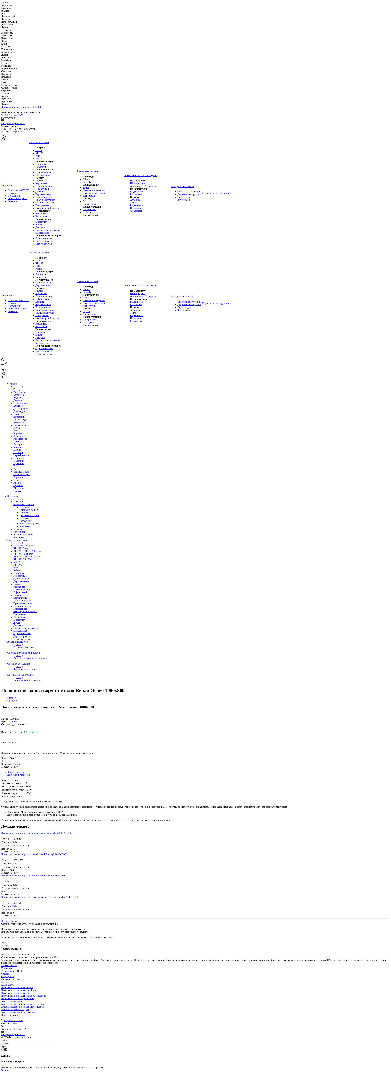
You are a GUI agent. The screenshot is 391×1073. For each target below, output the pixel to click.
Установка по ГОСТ (30, 107)
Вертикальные (43, 194)
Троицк (17, 480)
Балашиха (18, 395)
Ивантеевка (19, 425)
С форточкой (42, 189)
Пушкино (18, 463)
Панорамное (136, 208)
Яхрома (17, 491)
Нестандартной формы (47, 208)
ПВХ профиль (137, 183)
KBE (37, 156)
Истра (16, 427)
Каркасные (41, 183)
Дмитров (18, 406)
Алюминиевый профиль (143, 186)
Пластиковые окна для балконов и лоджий (23, 995)
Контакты (13, 201)
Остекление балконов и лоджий (30, 658)
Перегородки (184, 197)
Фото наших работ (17, 198)
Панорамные (42, 205)
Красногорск (20, 438)
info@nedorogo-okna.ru (13, 123)
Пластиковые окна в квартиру (17, 987)
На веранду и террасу (94, 193)
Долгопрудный (21, 408)
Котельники (19, 436)
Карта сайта (7, 984)
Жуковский (19, 416)
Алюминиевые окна (24, 647)
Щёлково (18, 485)
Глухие (39, 180)
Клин (16, 430)
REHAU (39, 153)
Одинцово (18, 458)
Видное (17, 397)
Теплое (133, 202)
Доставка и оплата (10, 107)
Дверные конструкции (189, 194)
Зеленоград (19, 422)
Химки (17, 482)
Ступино (18, 477)
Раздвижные (41, 213)
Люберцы (18, 444)
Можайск (18, 447)
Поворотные (42, 167)
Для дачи (40, 227)
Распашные (41, 216)
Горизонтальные (44, 197)
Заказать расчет (9, 965)
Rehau (15, 721)
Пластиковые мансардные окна (17, 998)
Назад (20, 386)
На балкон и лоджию (94, 190)
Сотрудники (14, 195)
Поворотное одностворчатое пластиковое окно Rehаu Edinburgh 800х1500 (39, 897)
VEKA (38, 150)
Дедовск (17, 400)
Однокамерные (43, 172)
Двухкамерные (43, 175)
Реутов (17, 466)
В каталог (6, 1070)
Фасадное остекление (24, 669)
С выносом (136, 211)
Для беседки (89, 195)
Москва (17, 449)
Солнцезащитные (44, 202)
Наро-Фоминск (21, 455)
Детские (39, 191)
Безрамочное (136, 205)
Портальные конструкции (26, 680)
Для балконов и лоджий (47, 230)
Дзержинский (20, 403)
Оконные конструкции (189, 191)
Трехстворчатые (43, 243)
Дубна (16, 414)
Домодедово (19, 411)
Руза (15, 469)
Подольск (18, 460)
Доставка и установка (18, 774)
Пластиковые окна (23, 545)
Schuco (86, 179)
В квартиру (41, 221)
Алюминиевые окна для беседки (18, 1012)
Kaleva (38, 158)
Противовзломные (45, 200)
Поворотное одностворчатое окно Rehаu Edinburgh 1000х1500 (33, 854)
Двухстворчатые (44, 241)
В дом (38, 224)
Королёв (17, 433)
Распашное (136, 194)
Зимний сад (183, 200)
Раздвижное (136, 191)
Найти (5, 1043)
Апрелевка (19, 392)
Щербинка (18, 488)
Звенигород (19, 419)
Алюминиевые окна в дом (15, 1009)
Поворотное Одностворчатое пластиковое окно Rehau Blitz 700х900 (36, 833)
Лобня (16, 441)
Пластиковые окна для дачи (15, 993)
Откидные (40, 164)
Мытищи (18, 452)
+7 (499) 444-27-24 (13, 115)
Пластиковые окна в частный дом (19, 990)
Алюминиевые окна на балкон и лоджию (22, 1004)
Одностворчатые (44, 238)
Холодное (135, 200)
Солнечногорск (21, 474)
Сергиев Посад (21, 471)
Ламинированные (44, 186)
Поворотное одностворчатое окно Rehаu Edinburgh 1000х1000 (33, 875)
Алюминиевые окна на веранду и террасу (23, 1006)
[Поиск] (3, 139)
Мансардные (42, 232)
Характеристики (16, 772)
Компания (18, 501)
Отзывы (12, 193)
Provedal (87, 182)
